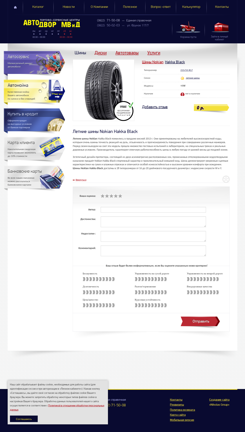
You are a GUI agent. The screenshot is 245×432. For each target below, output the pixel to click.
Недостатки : (88, 233)
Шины (80, 52)
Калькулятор (191, 7)
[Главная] (44, 23)
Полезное (130, 7)
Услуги (153, 52)
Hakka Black (175, 62)
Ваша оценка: (88, 196)
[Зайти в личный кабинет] (221, 27)
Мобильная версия (182, 420)
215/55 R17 (186, 70)
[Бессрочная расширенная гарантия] (124, 111)
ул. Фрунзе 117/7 (138, 25)
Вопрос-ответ (161, 7)
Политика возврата (182, 410)
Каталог (38, 7)
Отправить (201, 321)
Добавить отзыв (155, 107)
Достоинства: (88, 219)
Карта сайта (178, 415)
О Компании (99, 7)
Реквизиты (177, 404)
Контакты (222, 7)
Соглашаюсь (24, 419)
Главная (15, 7)
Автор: (92, 209)
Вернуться (81, 180)
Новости (69, 7)
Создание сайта (219, 399)
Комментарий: (87, 248)
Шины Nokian (152, 62)
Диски (101, 52)
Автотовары (127, 52)
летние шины (193, 78)
